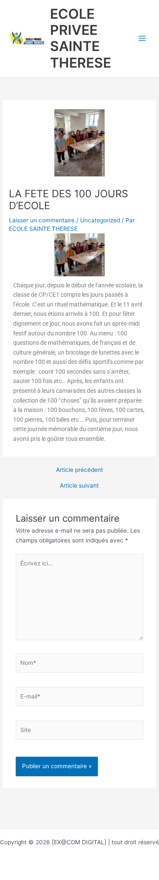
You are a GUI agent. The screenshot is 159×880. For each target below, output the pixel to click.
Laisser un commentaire (42, 220)
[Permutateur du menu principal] (142, 38)
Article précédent (79, 470)
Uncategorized (100, 220)
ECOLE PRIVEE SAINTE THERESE (80, 38)
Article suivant (79, 486)
